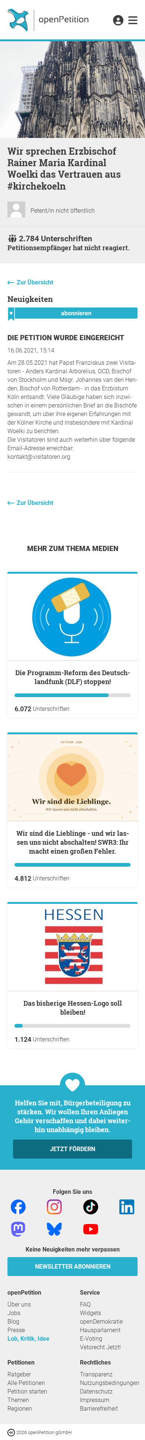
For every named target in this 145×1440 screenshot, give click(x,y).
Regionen (19, 1408)
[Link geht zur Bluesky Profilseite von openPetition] (54, 1228)
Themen (18, 1400)
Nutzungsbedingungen (109, 1382)
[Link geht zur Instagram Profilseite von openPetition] (54, 1206)
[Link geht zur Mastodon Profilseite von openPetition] (18, 1228)
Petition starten (27, 1391)
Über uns (19, 1304)
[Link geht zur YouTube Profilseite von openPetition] (90, 1228)
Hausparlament (100, 1330)
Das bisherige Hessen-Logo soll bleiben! (72, 1008)
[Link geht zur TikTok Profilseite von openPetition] (90, 1206)
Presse (16, 1330)
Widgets (90, 1313)
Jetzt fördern (72, 1149)
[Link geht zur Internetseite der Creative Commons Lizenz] (11, 1432)
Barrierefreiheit (99, 1408)
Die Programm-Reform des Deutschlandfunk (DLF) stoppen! (72, 677)
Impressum (94, 1400)
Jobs (13, 1313)
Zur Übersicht (35, 282)
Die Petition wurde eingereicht (65, 338)
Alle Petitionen (26, 1382)
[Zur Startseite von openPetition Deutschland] (48, 19)
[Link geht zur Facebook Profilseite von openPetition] (18, 1206)
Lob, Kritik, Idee (28, 1338)
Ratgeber (19, 1374)
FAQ (85, 1304)
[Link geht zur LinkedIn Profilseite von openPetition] (126, 1206)
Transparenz (96, 1374)
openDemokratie (101, 1321)
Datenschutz (96, 1391)
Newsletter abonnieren (72, 1266)
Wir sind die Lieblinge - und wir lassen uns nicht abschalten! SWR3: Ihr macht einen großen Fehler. (72, 842)
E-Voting (91, 1338)
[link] (132, 20)
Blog (13, 1321)
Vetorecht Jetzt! (100, 1347)
